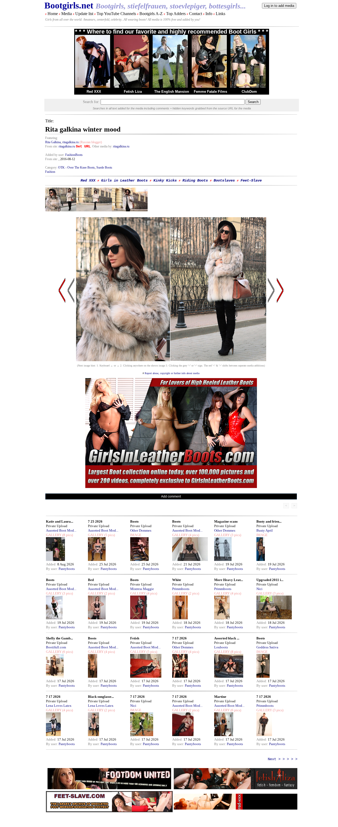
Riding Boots (195, 180)
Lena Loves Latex (59, 706)
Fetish (134, 638)
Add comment (171, 496)
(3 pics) (235, 535)
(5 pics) (109, 535)
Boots (134, 521)
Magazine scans (226, 521)
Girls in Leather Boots (124, 180)
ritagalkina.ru (70, 142)
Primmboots (180, 589)
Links (220, 13)
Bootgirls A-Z (151, 13)
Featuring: (51, 138)
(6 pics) (67, 652)
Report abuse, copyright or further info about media (172, 373)
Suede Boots (104, 167)
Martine (220, 697)
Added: (51, 564)
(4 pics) (193, 535)
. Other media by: (102, 146)
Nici (259, 589)
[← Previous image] (71, 340)
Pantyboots (67, 569)
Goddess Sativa (267, 647)
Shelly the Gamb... (59, 638)
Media (66, 13)
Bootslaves (224, 180)
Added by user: (55, 155)
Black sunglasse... (101, 697)
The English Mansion (171, 92)
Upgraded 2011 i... (269, 580)
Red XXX (94, 92)
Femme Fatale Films (210, 92)
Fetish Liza (133, 92)
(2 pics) (109, 593)
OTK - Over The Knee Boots (76, 167)
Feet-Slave (251, 180)
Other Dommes (140, 530)
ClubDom (249, 92)
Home (53, 13)
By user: (52, 569)
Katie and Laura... (59, 521)
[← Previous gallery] (62, 340)
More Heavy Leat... (228, 580)
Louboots (221, 647)
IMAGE (135, 535)
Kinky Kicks (165, 180)
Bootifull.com (56, 647)
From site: (51, 146)
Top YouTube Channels (116, 13)
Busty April (264, 530)
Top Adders (176, 13)
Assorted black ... (226, 638)
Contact (195, 13)
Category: (51, 167)
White (176, 580)
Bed (91, 580)
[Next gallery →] (280, 340)
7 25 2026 (95, 521)
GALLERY (54, 535)
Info (208, 13)
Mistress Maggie (142, 589)
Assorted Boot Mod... (61, 530)
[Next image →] (171, 359)
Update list (84, 13)
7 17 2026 (179, 638)
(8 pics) (67, 535)
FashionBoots (74, 155)
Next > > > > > (282, 759)
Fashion (50, 172)
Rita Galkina (53, 142)
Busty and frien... (268, 521)
